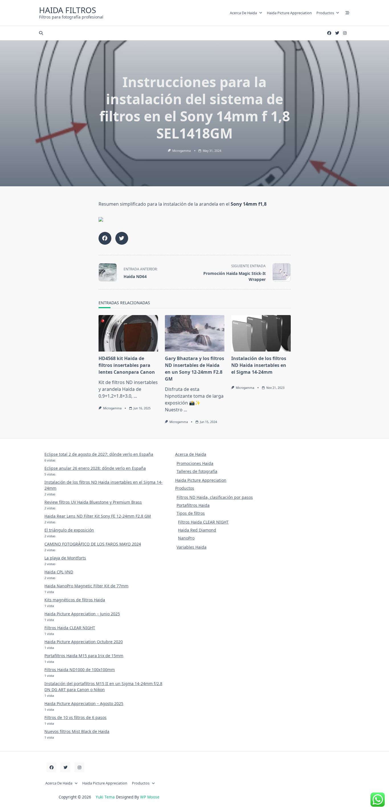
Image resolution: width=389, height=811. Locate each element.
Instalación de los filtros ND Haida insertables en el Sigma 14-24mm (258, 365)
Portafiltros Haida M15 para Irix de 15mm (83, 655)
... (135, 396)
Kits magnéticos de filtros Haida (74, 599)
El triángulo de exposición (69, 530)
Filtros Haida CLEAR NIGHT (69, 627)
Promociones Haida (195, 463)
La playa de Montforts (65, 558)
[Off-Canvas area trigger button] (347, 12)
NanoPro (186, 538)
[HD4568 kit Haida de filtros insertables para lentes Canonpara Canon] (128, 333)
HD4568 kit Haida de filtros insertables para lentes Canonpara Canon (127, 365)
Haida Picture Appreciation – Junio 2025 (82, 613)
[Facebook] (329, 33)
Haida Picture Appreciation (289, 12)
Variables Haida (191, 547)
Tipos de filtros (191, 513)
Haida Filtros (67, 10)
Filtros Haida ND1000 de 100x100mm (79, 669)
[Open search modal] (41, 33)
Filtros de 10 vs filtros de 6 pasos (75, 717)
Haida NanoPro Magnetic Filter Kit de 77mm (86, 586)
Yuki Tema (105, 797)
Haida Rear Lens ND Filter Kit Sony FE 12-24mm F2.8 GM (97, 516)
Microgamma (181, 151)
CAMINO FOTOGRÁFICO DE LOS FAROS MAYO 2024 (92, 544)
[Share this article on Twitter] (121, 238)
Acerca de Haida (243, 12)
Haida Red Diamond (197, 530)
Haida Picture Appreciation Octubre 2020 (83, 641)
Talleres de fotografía (197, 471)
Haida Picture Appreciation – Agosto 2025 (83, 703)
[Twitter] (337, 33)
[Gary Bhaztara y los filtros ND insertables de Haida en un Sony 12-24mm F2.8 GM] (194, 333)
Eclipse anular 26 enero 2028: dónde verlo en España (95, 468)
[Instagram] (345, 33)
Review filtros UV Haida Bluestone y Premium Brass (93, 502)
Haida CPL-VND (58, 572)
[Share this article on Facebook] (105, 238)
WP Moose (149, 797)
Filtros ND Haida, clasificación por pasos (215, 497)
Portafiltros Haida (193, 505)
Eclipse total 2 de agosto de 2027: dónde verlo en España (98, 454)
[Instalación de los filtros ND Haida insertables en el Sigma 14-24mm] (261, 333)
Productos (325, 12)
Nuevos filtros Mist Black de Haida (76, 731)
